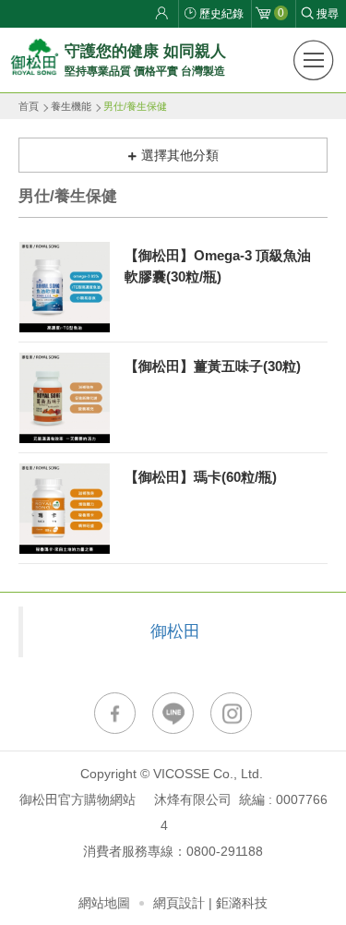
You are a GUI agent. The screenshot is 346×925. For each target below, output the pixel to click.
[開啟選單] (313, 60)
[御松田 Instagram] (231, 713)
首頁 (28, 106)
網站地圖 (104, 902)
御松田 (175, 631)
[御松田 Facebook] (115, 713)
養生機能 (71, 106)
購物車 (281, 12)
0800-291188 (224, 851)
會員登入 (164, 14)
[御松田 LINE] (173, 713)
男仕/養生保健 (135, 106)
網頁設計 (179, 902)
